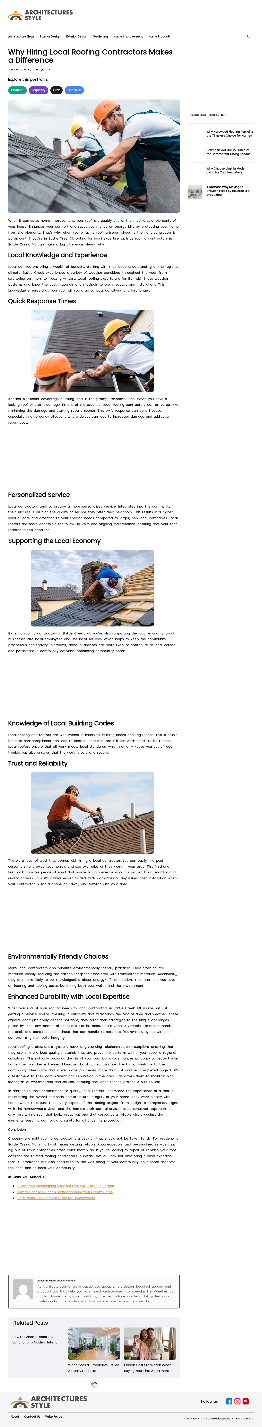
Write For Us (53, 1417)
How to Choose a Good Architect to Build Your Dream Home (65, 1192)
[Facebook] (229, 1404)
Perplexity (38, 90)
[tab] (198, 116)
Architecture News (21, 36)
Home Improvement (128, 36)
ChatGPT (17, 90)
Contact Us (32, 1417)
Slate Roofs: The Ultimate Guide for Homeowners (56, 1198)
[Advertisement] (179, 16)
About (15, 1417)
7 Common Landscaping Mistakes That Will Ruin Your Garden (65, 1186)
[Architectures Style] (49, 1402)
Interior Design (50, 36)
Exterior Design (76, 36)
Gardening (100, 36)
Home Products (160, 36)
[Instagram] (237, 1404)
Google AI (74, 90)
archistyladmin (41, 69)
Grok (56, 90)
